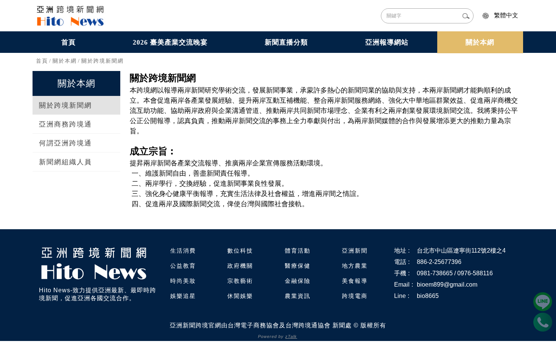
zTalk (291, 336)
